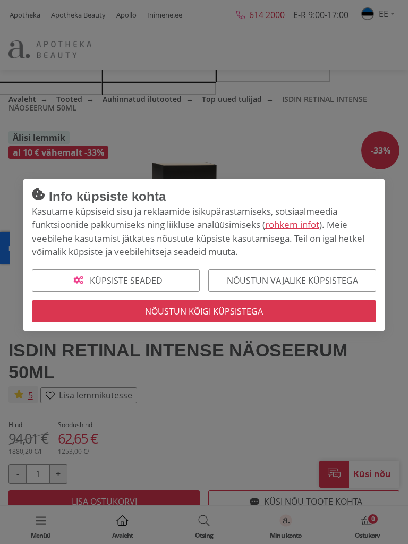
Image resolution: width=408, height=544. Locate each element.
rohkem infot (292, 224)
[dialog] (204, 272)
